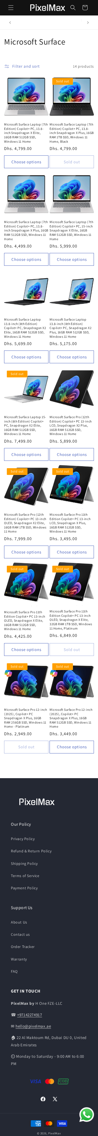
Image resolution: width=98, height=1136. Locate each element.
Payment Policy (24, 887)
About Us (19, 922)
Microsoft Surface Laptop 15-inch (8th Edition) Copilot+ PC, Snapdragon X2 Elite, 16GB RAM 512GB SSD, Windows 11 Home (25, 425)
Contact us (20, 934)
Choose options (26, 161)
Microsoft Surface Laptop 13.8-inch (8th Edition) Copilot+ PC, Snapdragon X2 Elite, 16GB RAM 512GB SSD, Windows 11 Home (25, 327)
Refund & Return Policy (31, 851)
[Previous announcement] (10, 23)
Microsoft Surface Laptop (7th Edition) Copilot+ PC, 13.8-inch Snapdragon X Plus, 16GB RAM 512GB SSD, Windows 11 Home (26, 230)
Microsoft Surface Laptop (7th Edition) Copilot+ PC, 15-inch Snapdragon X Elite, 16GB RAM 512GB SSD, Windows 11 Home (71, 230)
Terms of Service (25, 875)
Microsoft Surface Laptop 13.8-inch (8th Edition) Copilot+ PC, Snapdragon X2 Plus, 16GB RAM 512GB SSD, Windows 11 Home (71, 327)
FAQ (14, 971)
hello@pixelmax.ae (33, 1026)
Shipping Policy (24, 863)
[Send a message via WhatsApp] (86, 1114)
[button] (11, 8)
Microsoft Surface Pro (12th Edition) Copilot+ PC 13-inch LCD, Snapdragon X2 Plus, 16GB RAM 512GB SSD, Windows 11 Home (71, 425)
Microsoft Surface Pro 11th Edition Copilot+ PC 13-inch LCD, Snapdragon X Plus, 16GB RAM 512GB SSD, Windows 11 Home (70, 522)
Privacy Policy (23, 838)
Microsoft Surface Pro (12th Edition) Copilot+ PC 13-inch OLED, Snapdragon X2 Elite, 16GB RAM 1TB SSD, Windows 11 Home (25, 522)
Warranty (19, 959)
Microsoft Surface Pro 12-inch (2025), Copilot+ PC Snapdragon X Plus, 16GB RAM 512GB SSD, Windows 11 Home (71, 718)
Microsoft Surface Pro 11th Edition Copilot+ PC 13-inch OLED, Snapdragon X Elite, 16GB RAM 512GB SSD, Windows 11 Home (24, 620)
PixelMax (54, 1133)
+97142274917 (29, 1014)
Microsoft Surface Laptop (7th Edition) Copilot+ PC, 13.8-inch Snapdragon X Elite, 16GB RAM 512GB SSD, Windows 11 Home (26, 132)
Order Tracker (23, 946)
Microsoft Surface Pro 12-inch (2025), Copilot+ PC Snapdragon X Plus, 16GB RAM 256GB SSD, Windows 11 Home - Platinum (25, 718)
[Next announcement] (88, 23)
